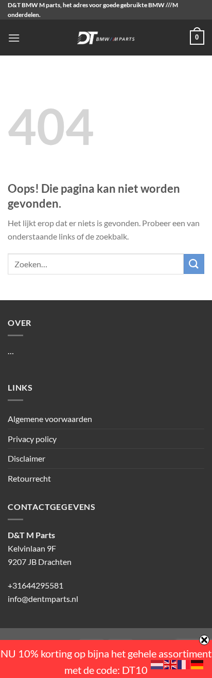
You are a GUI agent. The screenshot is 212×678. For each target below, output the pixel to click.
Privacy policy (32, 439)
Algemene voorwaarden (50, 419)
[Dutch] (157, 663)
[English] (171, 663)
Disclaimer (26, 458)
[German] (197, 663)
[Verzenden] (194, 264)
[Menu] (14, 37)
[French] (184, 663)
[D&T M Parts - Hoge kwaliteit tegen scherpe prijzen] (106, 38)
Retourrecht (29, 478)
